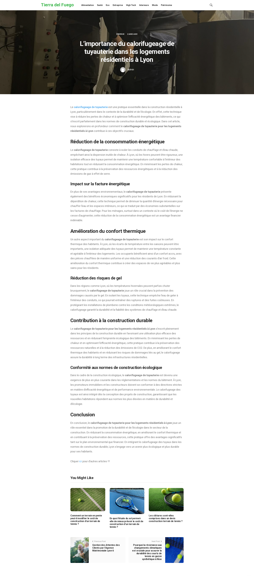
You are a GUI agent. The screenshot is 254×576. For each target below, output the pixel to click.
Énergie (120, 34)
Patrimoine (166, 5)
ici (80, 461)
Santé (100, 5)
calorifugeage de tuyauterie (91, 107)
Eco (108, 5)
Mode (155, 5)
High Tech (131, 5)
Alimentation (87, 5)
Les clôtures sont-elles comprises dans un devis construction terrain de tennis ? (166, 518)
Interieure (144, 5)
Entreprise (118, 5)
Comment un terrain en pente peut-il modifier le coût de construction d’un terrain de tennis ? (86, 520)
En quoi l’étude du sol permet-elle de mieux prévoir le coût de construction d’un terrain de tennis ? (126, 522)
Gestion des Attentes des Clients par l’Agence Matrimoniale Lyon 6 (106, 548)
